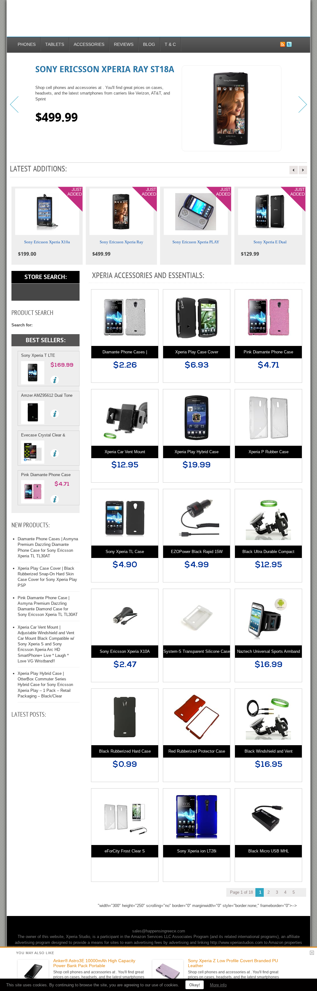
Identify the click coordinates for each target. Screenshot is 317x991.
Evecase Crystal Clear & (43, 435)
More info (218, 985)
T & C (170, 44)
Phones (27, 44)
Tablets (54, 44)
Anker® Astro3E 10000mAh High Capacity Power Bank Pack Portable (94, 963)
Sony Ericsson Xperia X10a (47, 242)
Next (302, 104)
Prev (15, 104)
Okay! (194, 985)
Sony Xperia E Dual (270, 242)
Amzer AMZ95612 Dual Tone (46, 395)
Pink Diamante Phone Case (46, 474)
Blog (149, 44)
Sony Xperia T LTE (38, 355)
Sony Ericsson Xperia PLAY (195, 242)
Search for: (22, 325)
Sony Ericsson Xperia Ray (121, 242)
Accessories (89, 44)
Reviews (123, 44)
